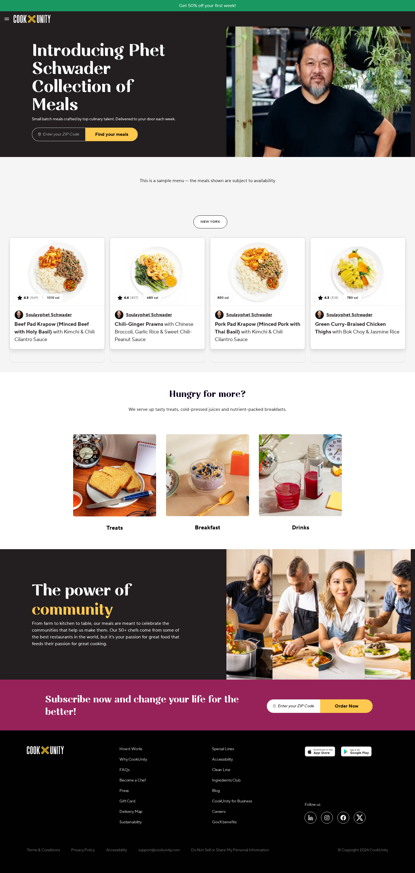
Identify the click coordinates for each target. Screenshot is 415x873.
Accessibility (222, 759)
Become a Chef (132, 780)
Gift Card (127, 801)
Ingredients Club (226, 780)
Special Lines (223, 749)
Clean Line (221, 769)
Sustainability (130, 822)
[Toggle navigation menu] (6, 19)
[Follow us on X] (359, 817)
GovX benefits (224, 822)
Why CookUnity (133, 759)
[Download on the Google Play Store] (356, 751)
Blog (216, 790)
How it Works (130, 749)
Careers (219, 811)
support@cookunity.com (159, 850)
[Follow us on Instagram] (327, 817)
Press (124, 790)
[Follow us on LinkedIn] (310, 817)
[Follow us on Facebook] (343, 817)
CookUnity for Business (232, 801)
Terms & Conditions (43, 850)
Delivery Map (130, 811)
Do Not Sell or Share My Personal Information (230, 850)
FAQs (124, 769)
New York (210, 222)
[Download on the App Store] (320, 751)
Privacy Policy (83, 850)
